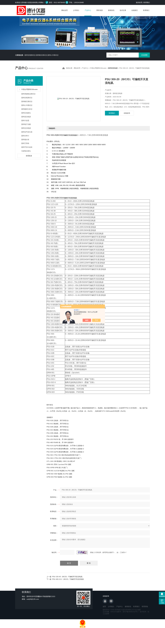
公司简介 (76, 10)
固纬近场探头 (26, 113)
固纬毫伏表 (25, 139)
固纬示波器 (25, 120)
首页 (104, 606)
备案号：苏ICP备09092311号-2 (127, 612)
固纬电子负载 (26, 124)
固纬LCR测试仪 (26, 105)
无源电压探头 (26, 151)
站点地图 (137, 610)
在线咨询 (127, 113)
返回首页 (139, 2)
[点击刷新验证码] (82, 552)
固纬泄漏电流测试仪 (28, 94)
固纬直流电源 (26, 117)
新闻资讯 (111, 10)
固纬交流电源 (26, 128)
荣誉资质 (99, 10)
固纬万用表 (25, 143)
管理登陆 (145, 606)
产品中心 (88, 10)
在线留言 (134, 10)
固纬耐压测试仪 (26, 101)
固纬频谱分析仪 (26, 109)
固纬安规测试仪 (26, 98)
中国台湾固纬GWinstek (98, 68)
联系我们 (147, 2)
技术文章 (123, 10)
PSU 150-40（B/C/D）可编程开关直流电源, (67, 576)
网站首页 (64, 10)
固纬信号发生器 (26, 132)
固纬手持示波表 (26, 147)
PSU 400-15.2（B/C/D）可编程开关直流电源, (68, 579)
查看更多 (29, 156)
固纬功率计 (25, 136)
